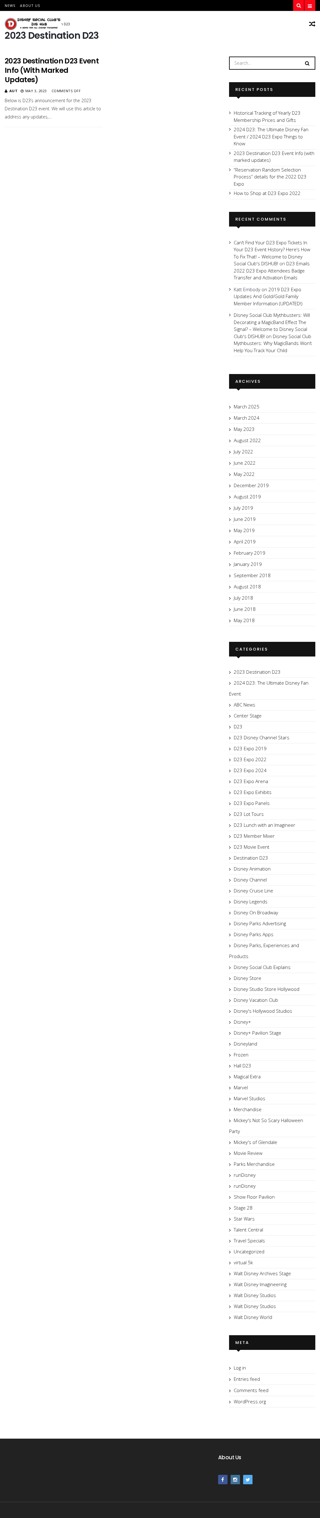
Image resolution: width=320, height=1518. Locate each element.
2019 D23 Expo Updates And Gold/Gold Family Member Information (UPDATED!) (268, 296)
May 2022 (244, 474)
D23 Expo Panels (252, 803)
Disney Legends (251, 901)
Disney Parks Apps (253, 934)
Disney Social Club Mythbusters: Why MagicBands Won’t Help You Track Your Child (273, 343)
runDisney (245, 1175)
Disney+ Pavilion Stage (257, 1033)
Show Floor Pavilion (254, 1197)
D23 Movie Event (251, 847)
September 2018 (252, 575)
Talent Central (248, 1229)
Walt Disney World (253, 1317)
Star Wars (244, 1219)
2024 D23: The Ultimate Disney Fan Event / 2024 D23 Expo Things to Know (271, 136)
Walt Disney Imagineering (260, 1284)
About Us (30, 5)
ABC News (244, 705)
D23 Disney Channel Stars (261, 737)
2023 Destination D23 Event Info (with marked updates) (52, 70)
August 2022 (247, 440)
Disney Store (247, 978)
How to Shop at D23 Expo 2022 (267, 193)
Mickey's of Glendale (255, 1142)
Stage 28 (243, 1208)
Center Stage (248, 715)
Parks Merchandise (254, 1164)
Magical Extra (247, 1076)
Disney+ (242, 1022)
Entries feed (247, 1379)
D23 (238, 726)
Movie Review (248, 1153)
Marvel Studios (249, 1098)
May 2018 (244, 620)
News (10, 5)
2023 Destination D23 (257, 672)
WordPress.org (250, 1401)
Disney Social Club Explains (262, 967)
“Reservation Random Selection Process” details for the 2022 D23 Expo (270, 177)
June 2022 (245, 463)
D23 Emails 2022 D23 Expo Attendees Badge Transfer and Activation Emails (272, 270)
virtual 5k (243, 1262)
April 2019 (245, 541)
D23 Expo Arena (251, 781)
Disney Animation (252, 869)
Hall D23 (242, 1065)
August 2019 (247, 496)
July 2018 (243, 598)
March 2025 (246, 406)
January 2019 (248, 564)
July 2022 (243, 451)
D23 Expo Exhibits (253, 792)
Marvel (241, 1087)
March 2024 (246, 418)
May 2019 (244, 530)
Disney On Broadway (256, 912)
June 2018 (245, 609)
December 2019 (251, 485)
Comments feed (251, 1390)
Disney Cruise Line (253, 890)
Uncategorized (249, 1251)
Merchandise (248, 1109)
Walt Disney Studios (255, 1295)
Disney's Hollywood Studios (263, 1011)
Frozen (241, 1054)
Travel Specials (249, 1240)
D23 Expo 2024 (250, 770)
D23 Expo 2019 (250, 748)
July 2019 (243, 508)
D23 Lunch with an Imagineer (264, 825)
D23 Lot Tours (249, 814)
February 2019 (249, 553)
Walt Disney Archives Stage (262, 1273)
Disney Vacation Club (256, 1000)
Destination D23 (251, 858)
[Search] (307, 63)
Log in (240, 1368)
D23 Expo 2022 (250, 759)
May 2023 (244, 429)
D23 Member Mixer (254, 836)
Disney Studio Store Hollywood (266, 989)
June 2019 (245, 519)
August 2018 (247, 586)
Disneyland (245, 1044)
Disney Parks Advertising (260, 923)
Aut (13, 90)
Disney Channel (250, 879)
